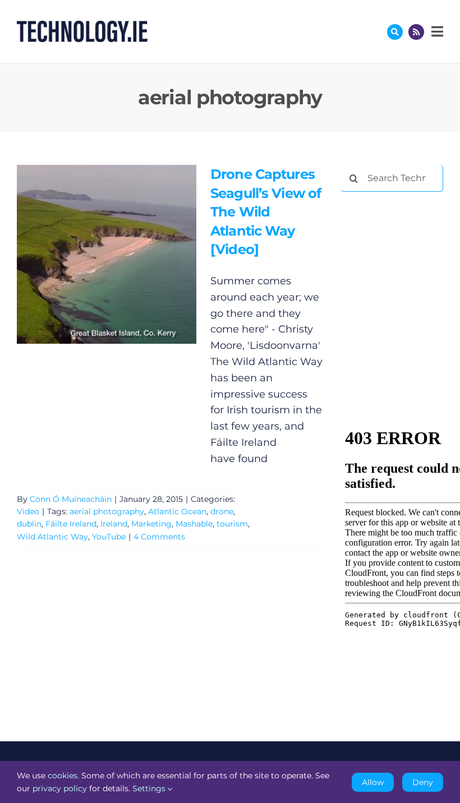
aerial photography (107, 511)
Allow (373, 782)
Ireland (113, 524)
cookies (62, 775)
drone (221, 511)
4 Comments (159, 537)
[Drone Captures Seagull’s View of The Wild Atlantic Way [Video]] (106, 254)
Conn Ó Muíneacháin (71, 499)
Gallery (123, 254)
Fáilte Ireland (70, 524)
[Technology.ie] (82, 26)
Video (28, 511)
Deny (422, 782)
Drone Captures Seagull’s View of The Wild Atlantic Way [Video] (90, 254)
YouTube (109, 537)
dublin (29, 524)
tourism (232, 524)
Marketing (151, 524)
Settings (150, 788)
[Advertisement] (400, 259)
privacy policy (60, 788)
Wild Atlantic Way (52, 537)
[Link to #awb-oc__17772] (395, 32)
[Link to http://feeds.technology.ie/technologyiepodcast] (416, 32)
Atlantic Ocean (177, 511)
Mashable (194, 524)
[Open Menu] (436, 31)
